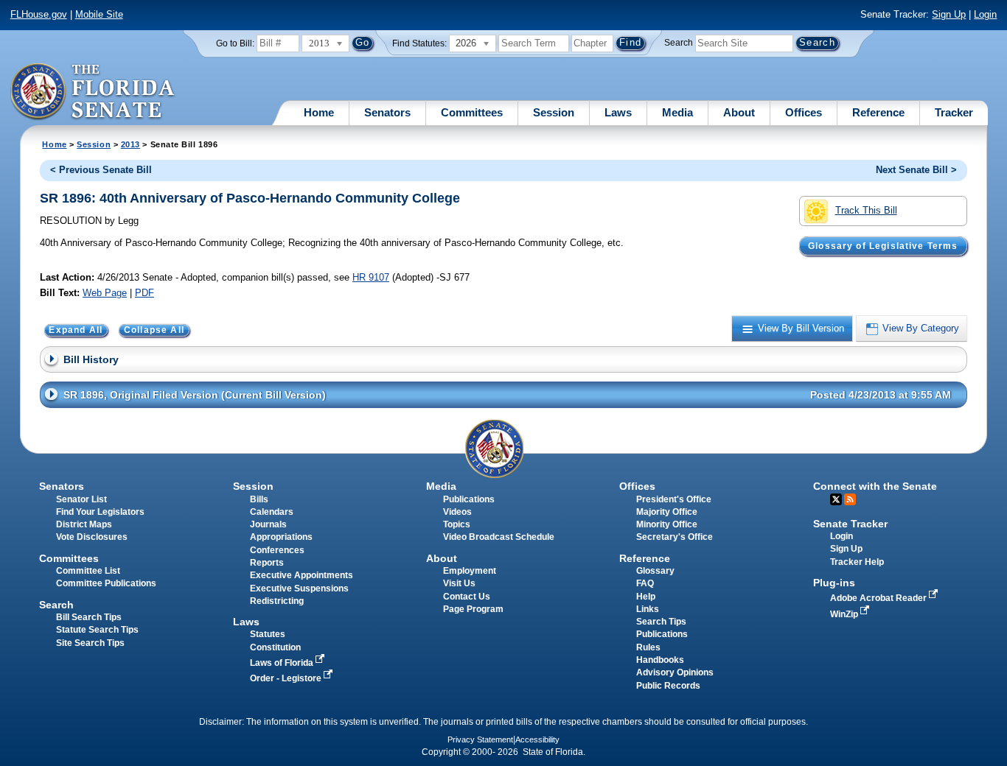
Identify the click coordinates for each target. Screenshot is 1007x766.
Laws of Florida (283, 662)
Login (985, 14)
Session (553, 112)
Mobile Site (99, 14)
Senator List (81, 499)
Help (645, 596)
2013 (130, 144)
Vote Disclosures (92, 537)
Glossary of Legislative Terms (883, 246)
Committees (472, 112)
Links (647, 609)
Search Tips (661, 621)
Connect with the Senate (875, 486)
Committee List (88, 570)
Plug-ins (834, 582)
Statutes (267, 634)
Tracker (954, 112)
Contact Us (466, 596)
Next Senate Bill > (916, 169)
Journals (268, 524)
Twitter (836, 499)
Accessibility (537, 739)
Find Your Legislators (100, 511)
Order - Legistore (287, 678)
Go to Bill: (235, 43)
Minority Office (666, 524)
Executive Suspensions (299, 588)
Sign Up (949, 14)
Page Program (473, 609)
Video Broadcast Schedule (498, 537)
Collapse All (154, 330)
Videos (457, 511)
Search (678, 42)
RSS (850, 499)
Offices (803, 112)
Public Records (668, 685)
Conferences (277, 550)
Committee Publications (106, 583)
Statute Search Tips (97, 629)
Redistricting (277, 601)
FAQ (645, 583)
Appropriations (281, 537)
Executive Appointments (301, 575)
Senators (387, 112)
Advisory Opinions (675, 672)
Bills (259, 499)
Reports (267, 562)
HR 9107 (370, 277)
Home (319, 112)
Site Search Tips (90, 643)
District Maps (84, 524)
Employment (469, 570)
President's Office (673, 499)
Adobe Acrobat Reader (879, 598)
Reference (878, 112)
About (739, 112)
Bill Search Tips (89, 617)
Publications (469, 499)
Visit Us (459, 583)
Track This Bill (866, 210)
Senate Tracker (850, 524)
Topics (456, 524)
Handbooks (660, 660)
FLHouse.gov (38, 14)
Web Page (105, 292)
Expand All (75, 330)
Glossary (655, 570)
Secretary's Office (674, 537)
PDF (144, 292)
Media (677, 112)
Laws (618, 112)
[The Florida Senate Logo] (93, 92)
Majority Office (666, 511)
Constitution (275, 647)
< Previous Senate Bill (101, 169)
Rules (648, 647)
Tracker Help (857, 562)
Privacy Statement (480, 739)
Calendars (271, 511)
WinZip (845, 614)
